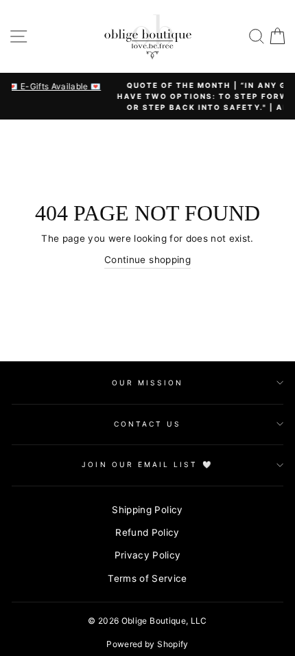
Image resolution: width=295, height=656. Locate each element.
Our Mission (148, 382)
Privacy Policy (148, 555)
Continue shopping (147, 259)
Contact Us (148, 424)
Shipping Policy (147, 509)
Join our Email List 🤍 (147, 464)
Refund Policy (147, 532)
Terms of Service (147, 578)
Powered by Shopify (147, 644)
